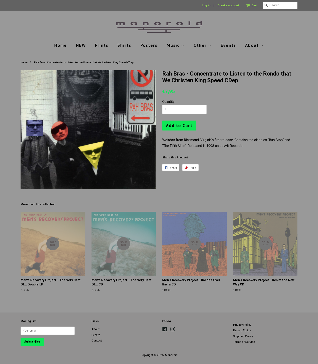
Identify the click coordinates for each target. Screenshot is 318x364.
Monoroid (171, 355)
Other (201, 45)
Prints (101, 45)
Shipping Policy (243, 336)
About (252, 45)
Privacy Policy (242, 324)
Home (60, 45)
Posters (148, 45)
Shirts (124, 45)
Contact (97, 340)
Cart (255, 5)
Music (174, 45)
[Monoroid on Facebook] (164, 330)
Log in (206, 5)
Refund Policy (242, 330)
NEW (81, 45)
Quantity (168, 102)
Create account (228, 5)
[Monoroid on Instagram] (172, 330)
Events (228, 45)
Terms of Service (244, 341)
